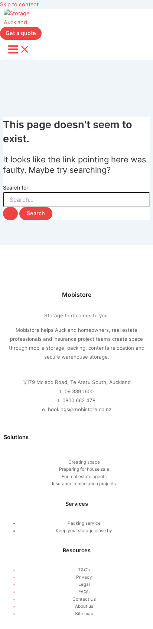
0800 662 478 (78, 400)
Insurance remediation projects (84, 483)
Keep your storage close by (84, 530)
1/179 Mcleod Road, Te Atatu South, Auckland (77, 382)
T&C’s (84, 569)
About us (84, 606)
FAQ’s (83, 591)
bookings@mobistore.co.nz (79, 409)
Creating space (84, 462)
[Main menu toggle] (19, 50)
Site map (84, 613)
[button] (21, 33)
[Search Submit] (10, 213)
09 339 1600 (79, 391)
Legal (84, 584)
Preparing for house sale (84, 469)
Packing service (84, 523)
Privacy (84, 577)
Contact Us (84, 599)
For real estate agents (84, 476)
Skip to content (19, 4)
